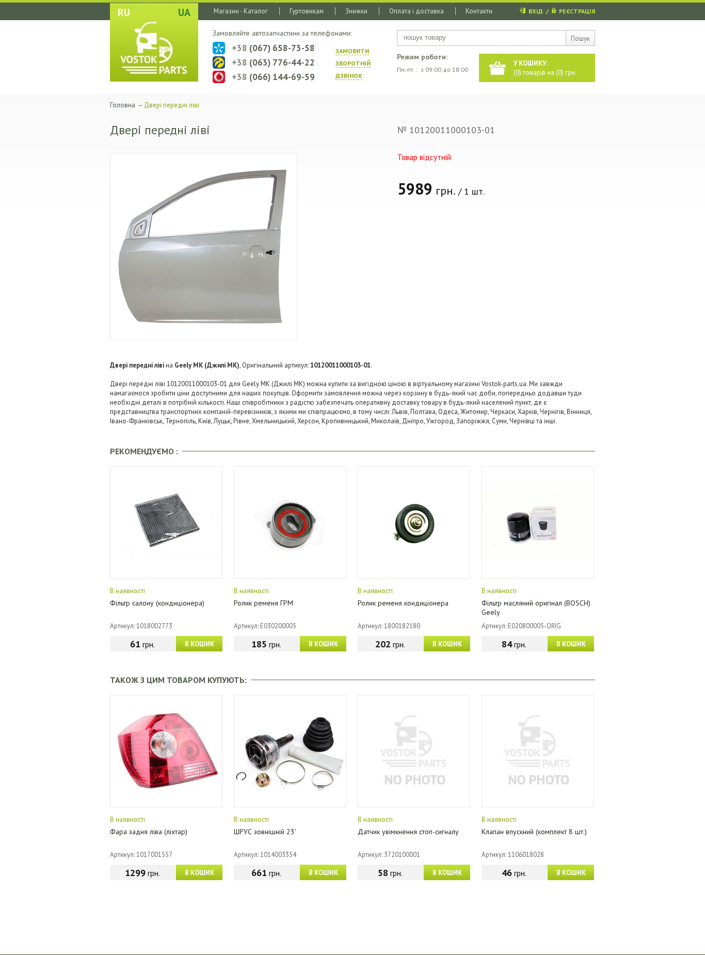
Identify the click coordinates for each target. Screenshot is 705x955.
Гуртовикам (307, 11)
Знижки (356, 11)
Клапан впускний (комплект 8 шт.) (534, 831)
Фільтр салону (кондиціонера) (157, 603)
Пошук (580, 38)
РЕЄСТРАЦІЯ (577, 11)
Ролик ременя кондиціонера (403, 603)
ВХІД (535, 11)
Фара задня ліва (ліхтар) (148, 831)
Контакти (479, 11)
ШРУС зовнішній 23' (265, 831)
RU (124, 12)
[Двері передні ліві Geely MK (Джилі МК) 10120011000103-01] (203, 246)
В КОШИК (199, 644)
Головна (122, 105)
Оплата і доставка (416, 11)
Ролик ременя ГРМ (263, 603)
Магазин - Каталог (241, 11)
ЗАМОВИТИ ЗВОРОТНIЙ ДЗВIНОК (353, 63)
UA (184, 12)
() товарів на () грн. (545, 68)
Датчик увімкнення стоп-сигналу (408, 831)
